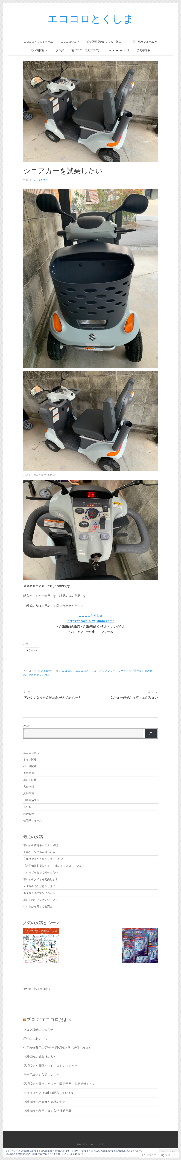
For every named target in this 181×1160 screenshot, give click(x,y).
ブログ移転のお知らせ (38, 1030)
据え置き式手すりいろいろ (39, 892)
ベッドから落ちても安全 (37, 906)
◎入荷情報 (37, 50)
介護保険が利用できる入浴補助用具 (47, 1111)
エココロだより (70, 41)
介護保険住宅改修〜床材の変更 (44, 1102)
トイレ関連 (30, 759)
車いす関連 (44, 671)
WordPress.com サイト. (90, 1144)
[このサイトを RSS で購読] (24, 1020)
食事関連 (28, 773)
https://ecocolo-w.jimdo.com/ (90, 621)
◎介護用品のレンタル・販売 (104, 41)
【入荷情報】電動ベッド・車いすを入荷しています (53, 865)
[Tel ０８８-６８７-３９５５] (41, 946)
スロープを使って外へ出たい (40, 872)
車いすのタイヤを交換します (40, 879)
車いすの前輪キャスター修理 (40, 845)
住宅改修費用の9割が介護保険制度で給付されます (57, 1048)
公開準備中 (143, 50)
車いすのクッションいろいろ (40, 899)
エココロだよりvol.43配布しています (48, 1093)
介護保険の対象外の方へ (39, 1057)
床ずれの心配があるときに (39, 886)
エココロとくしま (90, 19)
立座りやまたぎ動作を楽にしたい (43, 858)
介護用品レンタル (39, 675)
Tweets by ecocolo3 (36, 989)
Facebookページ (118, 50)
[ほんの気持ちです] (140, 946)
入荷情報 (28, 786)
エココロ (67, 671)
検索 (26, 725)
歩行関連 (28, 813)
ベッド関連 (30, 766)
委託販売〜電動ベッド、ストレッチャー (50, 1066)
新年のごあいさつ (35, 1039)
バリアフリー (107, 671)
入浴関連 (28, 793)
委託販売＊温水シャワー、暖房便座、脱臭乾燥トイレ (59, 1084)
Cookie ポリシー (78, 1154)
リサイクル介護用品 (130, 671)
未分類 (27, 807)
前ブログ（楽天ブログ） (86, 50)
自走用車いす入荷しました (41, 1075)
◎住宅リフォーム (143, 41)
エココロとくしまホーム (38, 41)
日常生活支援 (31, 800)
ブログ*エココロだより (49, 1020)
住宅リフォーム (32, 820)
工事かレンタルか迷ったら (39, 852)
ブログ (60, 50)
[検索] (151, 733)
